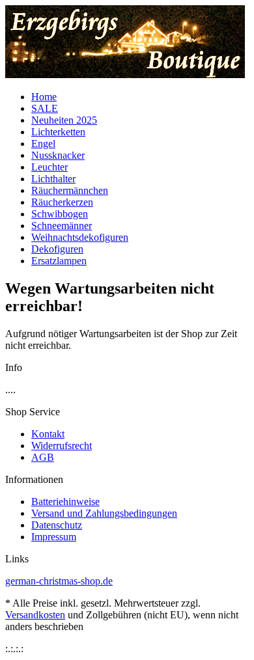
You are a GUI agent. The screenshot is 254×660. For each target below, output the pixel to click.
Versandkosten (35, 614)
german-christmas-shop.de (59, 580)
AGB (42, 457)
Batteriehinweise (65, 501)
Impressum (53, 536)
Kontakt (47, 433)
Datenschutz (56, 524)
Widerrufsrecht (61, 445)
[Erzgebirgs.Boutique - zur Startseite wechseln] (125, 74)
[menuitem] (140, 97)
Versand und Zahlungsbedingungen (104, 513)
